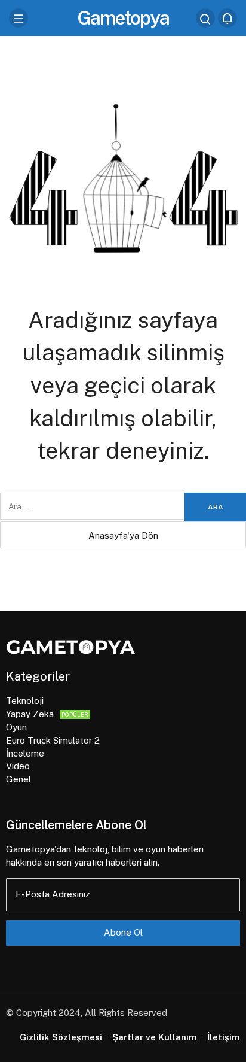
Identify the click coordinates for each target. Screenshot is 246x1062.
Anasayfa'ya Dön (123, 535)
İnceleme (25, 753)
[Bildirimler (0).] (227, 18)
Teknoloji (25, 701)
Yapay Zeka (47, 714)
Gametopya (123, 18)
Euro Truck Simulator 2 (53, 740)
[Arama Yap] (205, 18)
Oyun (16, 727)
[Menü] (18, 18)
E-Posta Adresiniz (53, 894)
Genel (18, 779)
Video (18, 766)
